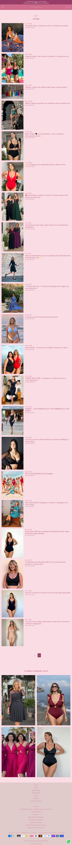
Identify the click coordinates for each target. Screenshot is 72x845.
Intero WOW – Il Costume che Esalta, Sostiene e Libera (46, 347)
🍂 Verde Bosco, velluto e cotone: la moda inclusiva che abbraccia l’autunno (46, 196)
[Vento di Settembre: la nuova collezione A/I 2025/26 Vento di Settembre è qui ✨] (12, 267)
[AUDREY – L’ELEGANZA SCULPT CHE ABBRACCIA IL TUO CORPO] (12, 420)
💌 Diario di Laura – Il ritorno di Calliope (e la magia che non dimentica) (47, 287)
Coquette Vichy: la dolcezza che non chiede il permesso (46, 26)
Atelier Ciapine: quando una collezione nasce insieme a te (47, 103)
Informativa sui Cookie (36, 820)
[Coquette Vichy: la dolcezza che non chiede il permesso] (12, 37)
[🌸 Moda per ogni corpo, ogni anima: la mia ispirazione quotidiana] (12, 236)
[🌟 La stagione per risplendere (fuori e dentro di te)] (12, 176)
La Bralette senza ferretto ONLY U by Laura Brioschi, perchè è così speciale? (45, 563)
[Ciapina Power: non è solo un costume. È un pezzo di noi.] (12, 68)
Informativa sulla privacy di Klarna (35, 825)
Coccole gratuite (36, 801)
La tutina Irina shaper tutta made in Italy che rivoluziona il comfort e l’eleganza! (47, 622)
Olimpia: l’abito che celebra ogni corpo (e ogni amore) (46, 87)
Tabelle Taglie (36, 790)
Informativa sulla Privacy (36, 817)
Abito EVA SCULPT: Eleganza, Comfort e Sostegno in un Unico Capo (46, 504)
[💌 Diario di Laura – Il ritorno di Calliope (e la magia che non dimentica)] (12, 298)
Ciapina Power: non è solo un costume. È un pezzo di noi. (47, 56)
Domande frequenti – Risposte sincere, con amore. (36, 809)
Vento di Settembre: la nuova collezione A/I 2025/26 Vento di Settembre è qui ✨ (47, 257)
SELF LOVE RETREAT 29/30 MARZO (39, 474)
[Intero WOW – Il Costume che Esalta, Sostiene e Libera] (12, 359)
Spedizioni (36, 814)
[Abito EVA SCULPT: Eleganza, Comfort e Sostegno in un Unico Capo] (12, 513)
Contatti (36, 806)
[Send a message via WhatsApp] (68, 841)
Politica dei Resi (36, 812)
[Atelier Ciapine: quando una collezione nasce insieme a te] (12, 115)
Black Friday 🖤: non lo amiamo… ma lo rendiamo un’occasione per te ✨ (44, 135)
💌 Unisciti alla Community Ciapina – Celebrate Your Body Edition (35, 832)
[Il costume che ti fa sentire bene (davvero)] (12, 328)
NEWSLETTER (36, 793)
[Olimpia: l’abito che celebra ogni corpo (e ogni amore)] (12, 91)
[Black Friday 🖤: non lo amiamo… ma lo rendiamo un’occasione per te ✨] (12, 145)
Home (36, 785)
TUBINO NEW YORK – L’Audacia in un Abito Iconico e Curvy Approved (45, 379)
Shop (36, 788)
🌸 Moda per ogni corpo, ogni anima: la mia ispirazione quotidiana (46, 226)
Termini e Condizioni (36, 822)
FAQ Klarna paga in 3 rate (36, 827)
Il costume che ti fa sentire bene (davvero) (41, 317)
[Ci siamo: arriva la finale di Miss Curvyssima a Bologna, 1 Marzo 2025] (12, 453)
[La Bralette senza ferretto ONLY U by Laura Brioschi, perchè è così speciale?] (12, 574)
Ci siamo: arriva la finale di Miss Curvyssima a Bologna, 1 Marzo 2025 (47, 440)
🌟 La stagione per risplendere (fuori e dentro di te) (45, 164)
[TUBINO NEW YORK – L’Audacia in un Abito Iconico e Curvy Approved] (12, 390)
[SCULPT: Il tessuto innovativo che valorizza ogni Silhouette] (12, 603)
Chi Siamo (36, 798)
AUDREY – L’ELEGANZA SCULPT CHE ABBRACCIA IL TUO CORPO (47, 410)
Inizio (35, 16)
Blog (36, 796)
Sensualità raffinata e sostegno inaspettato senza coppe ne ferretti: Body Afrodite (47, 532)
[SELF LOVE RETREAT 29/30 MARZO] (12, 484)
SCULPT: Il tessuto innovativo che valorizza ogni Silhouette (47, 593)
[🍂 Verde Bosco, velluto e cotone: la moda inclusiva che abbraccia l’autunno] (12, 207)
